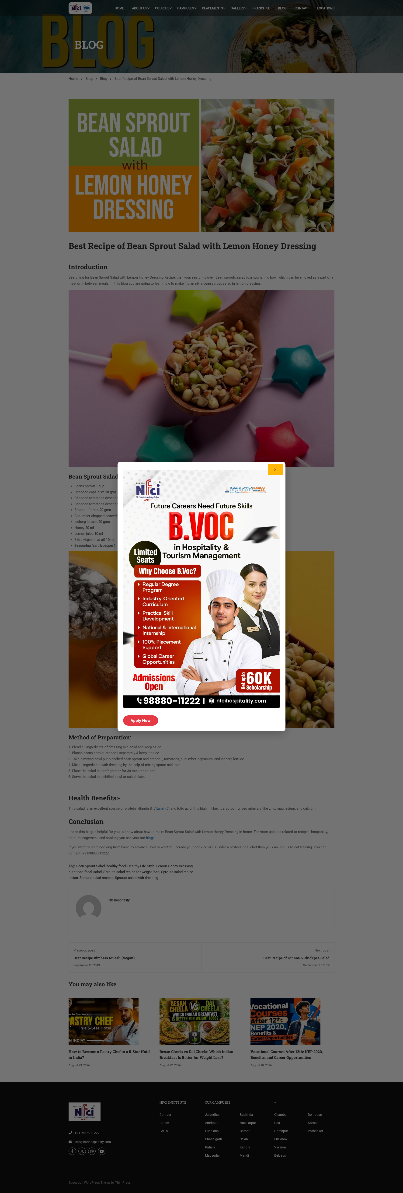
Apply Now (141, 720)
